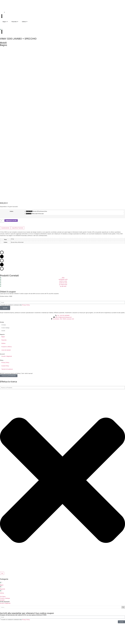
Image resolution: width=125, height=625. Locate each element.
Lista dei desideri (6, 350)
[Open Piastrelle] (17, 21)
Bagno (3, 336)
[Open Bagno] (7, 21)
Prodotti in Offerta (6, 346)
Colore (11, 211)
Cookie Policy (5, 366)
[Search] (123, 607)
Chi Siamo (3, 324)
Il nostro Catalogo (5, 327)
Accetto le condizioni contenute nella (15, 305)
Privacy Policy (26, 305)
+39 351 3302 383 (28, 2)
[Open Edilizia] (26, 21)
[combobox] (62, 387)
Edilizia (3, 343)
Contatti (3, 330)
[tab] (5, 227)
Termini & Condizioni (7, 369)
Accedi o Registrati (6, 356)
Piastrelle (3, 340)
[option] (75, 211)
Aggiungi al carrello (11, 220)
